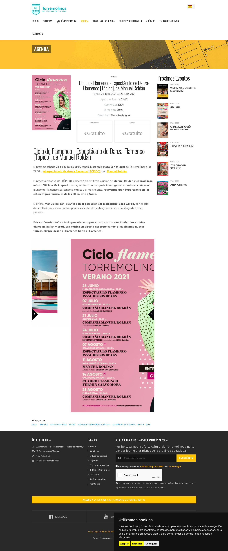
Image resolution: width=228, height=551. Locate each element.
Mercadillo (175, 107)
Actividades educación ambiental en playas (180, 128)
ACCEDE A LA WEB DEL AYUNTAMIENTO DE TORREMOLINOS (114, 500)
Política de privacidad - (111, 532)
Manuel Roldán (117, 171)
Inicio (35, 21)
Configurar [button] (151, 543)
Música (114, 77)
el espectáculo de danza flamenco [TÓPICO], (72, 171)
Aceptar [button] (124, 543)
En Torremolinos (169, 21)
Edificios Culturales (130, 21)
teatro (72, 424)
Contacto (38, 34)
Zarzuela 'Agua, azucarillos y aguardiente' (183, 89)
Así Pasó (150, 21)
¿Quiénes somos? (66, 21)
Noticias (48, 21)
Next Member (149, 310)
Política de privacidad (151, 466)
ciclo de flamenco (58, 424)
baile (148, 424)
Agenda (84, 21)
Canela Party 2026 (178, 184)
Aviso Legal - (94, 532)
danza (34, 424)
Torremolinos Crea (104, 21)
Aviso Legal (175, 466)
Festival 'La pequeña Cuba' (182, 145)
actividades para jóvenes (123, 424)
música (141, 424)
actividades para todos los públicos (94, 424)
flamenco (44, 424)
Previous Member (40, 310)
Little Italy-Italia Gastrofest (178, 167)
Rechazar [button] (137, 543)
